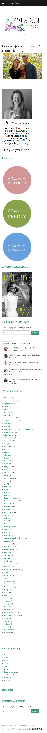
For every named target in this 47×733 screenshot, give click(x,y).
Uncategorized (10, 612)
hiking (6, 489)
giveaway (7, 472)
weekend (7, 630)
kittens (6, 524)
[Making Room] (23, 34)
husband (7, 509)
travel (6, 607)
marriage (7, 541)
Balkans (7, 424)
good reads (8, 478)
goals (6, 475)
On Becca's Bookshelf (12, 570)
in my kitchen (9, 512)
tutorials (7, 610)
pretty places (9, 575)
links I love (8, 535)
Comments (25, 344)
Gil (5, 469)
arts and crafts (9, 418)
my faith (7, 558)
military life (8, 547)
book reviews (9, 432)
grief (6, 484)
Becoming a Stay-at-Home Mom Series (19, 429)
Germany (7, 464)
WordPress (16, 729)
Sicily (6, 590)
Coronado (8, 441)
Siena (6, 592)
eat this (7, 449)
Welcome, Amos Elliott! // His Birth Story (24, 362)
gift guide (7, 467)
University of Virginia (12, 615)
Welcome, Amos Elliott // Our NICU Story (24, 355)
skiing (6, 595)
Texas (6, 601)
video (6, 618)
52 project (8, 398)
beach (6, 426)
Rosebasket (8, 581)
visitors (7, 624)
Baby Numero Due (11, 421)
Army (6, 415)
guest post (8, 487)
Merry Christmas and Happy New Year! (23, 348)
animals (7, 412)
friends (6, 461)
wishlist (7, 632)
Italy (5, 518)
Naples (6, 561)
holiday (7, 492)
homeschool (9, 504)
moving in (8, 552)
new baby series (10, 567)
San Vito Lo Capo (10, 587)
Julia (5, 521)
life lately (7, 532)
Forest (6, 458)
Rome (6, 578)
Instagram (8, 515)
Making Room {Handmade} (14, 538)
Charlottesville (9, 435)
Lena (6, 529)
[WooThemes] (37, 729)
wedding (7, 627)
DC (5, 444)
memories (8, 544)
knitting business (10, 527)
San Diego (8, 584)
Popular (15, 344)
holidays (7, 495)
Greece (7, 481)
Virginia (7, 621)
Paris (6, 572)
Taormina (8, 598)
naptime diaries (10, 564)
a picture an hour (10, 401)
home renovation (10, 498)
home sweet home (11, 501)
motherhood (9, 549)
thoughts (7, 604)
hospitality (8, 507)
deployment (8, 446)
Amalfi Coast (9, 406)
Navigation (13, 3)
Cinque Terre (9, 438)
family (6, 452)
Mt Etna (7, 555)
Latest (6, 344)
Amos (6, 409)
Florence (7, 455)
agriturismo (8, 404)
